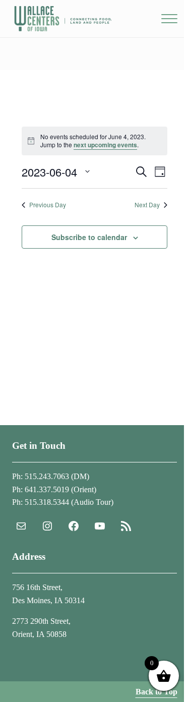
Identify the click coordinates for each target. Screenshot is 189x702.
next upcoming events (105, 144)
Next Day (147, 205)
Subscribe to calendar (89, 237)
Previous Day (47, 205)
